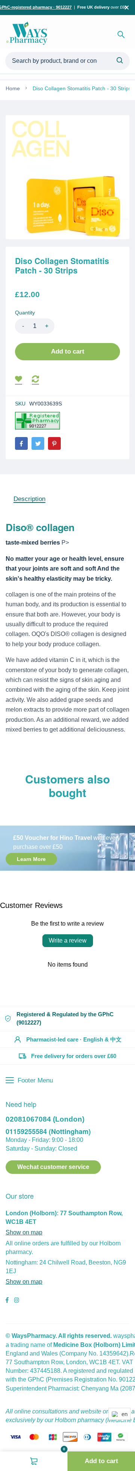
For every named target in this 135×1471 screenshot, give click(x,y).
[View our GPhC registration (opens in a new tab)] (37, 421)
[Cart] (34, 1461)
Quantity (25, 313)
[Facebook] (21, 443)
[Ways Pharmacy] (28, 35)
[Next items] (126, 806)
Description (29, 498)
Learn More (31, 859)
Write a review (68, 940)
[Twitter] (38, 443)
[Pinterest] (54, 443)
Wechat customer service (53, 1167)
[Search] (121, 34)
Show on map (24, 1232)
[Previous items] (14, 806)
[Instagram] (16, 1301)
